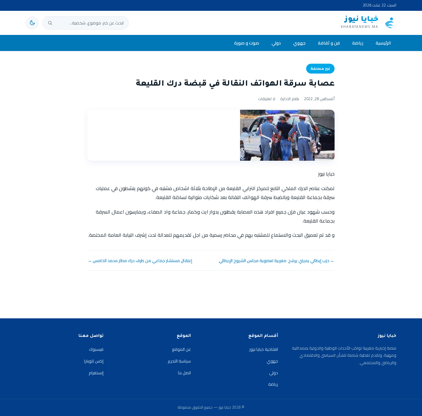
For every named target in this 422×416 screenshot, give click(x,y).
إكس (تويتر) (93, 361)
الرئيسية (383, 43)
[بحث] (50, 22)
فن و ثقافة (329, 43)
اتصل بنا (184, 373)
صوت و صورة (246, 43)
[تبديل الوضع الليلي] (32, 22)
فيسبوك (96, 349)
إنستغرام (96, 373)
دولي (276, 43)
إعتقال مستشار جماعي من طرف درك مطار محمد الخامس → (139, 261)
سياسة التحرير (179, 361)
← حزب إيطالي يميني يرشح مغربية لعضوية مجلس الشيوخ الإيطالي (277, 261)
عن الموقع (181, 349)
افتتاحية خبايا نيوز (263, 349)
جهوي (299, 43)
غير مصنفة (320, 68)
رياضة (357, 43)
